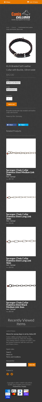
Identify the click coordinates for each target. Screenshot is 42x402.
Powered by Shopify (19, 386)
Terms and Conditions (13, 357)
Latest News (10, 331)
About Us (9, 354)
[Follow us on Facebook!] (8, 375)
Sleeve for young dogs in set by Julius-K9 (21, 334)
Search (8, 352)
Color (8, 87)
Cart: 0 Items (33, 2)
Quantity (9, 96)
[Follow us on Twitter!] (12, 375)
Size (7, 80)
